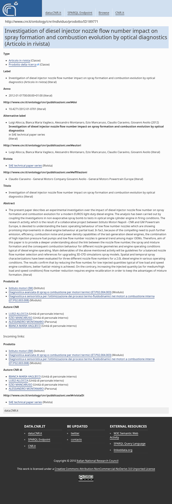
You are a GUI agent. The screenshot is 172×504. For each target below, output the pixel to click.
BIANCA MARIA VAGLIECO (25, 326)
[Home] (21, 8)
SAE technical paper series (25, 165)
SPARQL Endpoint (80, 13)
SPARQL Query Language (129, 443)
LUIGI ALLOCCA (18, 314)
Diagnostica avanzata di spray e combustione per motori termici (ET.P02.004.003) (60, 292)
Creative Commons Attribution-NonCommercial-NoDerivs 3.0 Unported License (105, 469)
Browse (104, 13)
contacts (76, 439)
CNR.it (119, 13)
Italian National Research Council (97, 461)
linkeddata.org (123, 450)
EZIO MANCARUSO (20, 318)
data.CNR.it (53, 13)
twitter (75, 433)
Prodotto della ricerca (22, 64)
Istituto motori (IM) (21, 288)
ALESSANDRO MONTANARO (26, 322)
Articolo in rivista (19, 60)
